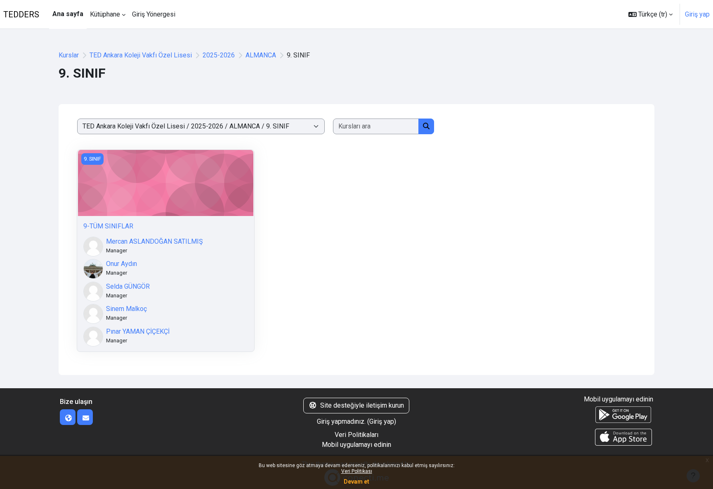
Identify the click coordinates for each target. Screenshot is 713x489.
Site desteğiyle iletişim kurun (362, 405)
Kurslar (69, 55)
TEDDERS (21, 14)
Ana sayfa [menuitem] (67, 14)
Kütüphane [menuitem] (105, 14)
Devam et (356, 481)
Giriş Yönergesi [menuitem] (153, 14)
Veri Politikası (356, 471)
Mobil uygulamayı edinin (356, 445)
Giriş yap (697, 14)
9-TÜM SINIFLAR (108, 226)
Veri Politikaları (356, 435)
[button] (650, 14)
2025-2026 (219, 55)
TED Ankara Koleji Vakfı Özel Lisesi (141, 55)
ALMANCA (261, 55)
